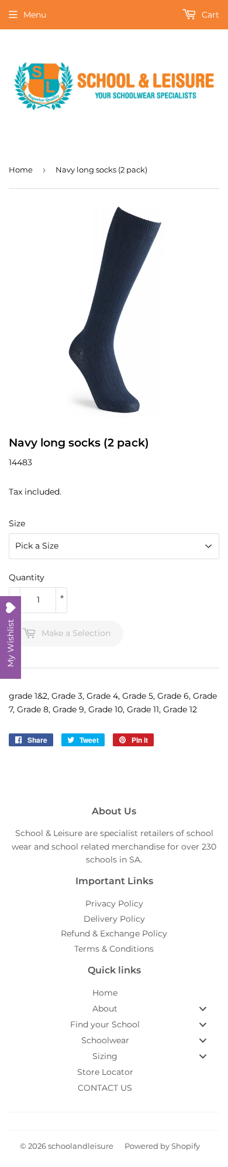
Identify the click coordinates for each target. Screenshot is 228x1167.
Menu (34, 14)
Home (21, 169)
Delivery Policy (114, 919)
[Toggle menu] (202, 1008)
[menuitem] (114, 993)
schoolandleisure (80, 1146)
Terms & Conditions (114, 948)
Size (17, 523)
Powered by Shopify (162, 1146)
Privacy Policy (114, 903)
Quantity (26, 577)
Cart (209, 14)
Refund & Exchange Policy (114, 933)
